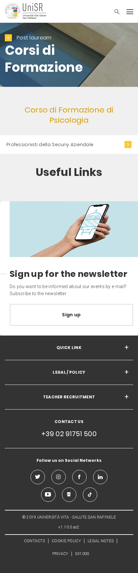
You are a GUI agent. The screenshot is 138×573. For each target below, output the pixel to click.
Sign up (71, 314)
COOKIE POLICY (66, 541)
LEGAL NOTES (101, 541)
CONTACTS (34, 541)
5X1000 (82, 554)
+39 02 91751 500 (69, 433)
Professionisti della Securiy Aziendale (49, 144)
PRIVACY (60, 554)
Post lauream (34, 37)
